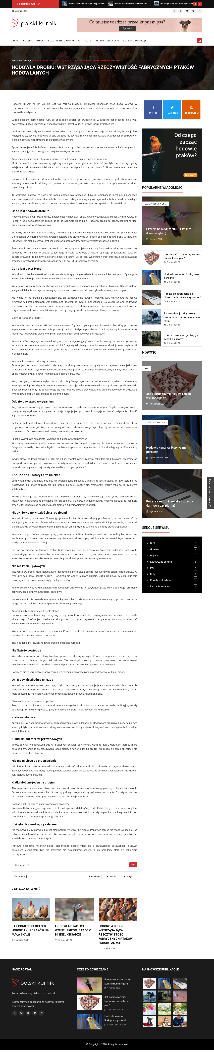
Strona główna (20, 60)
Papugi (40, 40)
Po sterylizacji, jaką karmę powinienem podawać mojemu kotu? (182, 317)
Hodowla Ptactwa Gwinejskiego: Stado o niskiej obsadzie (73, 930)
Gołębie (28, 40)
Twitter (112, 876)
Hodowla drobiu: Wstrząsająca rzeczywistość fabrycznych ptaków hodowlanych (116, 934)
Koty (88, 40)
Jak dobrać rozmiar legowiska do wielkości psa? (117, 1001)
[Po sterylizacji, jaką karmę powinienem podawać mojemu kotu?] (110, 3)
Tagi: (133, 865)
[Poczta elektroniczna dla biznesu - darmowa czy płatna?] (64, 3)
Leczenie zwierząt (134, 40)
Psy (80, 40)
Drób (16, 40)
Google (129, 876)
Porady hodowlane (107, 40)
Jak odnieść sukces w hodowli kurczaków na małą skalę (30, 930)
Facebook (95, 876)
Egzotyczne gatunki (61, 40)
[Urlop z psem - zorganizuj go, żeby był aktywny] (156, 3)
